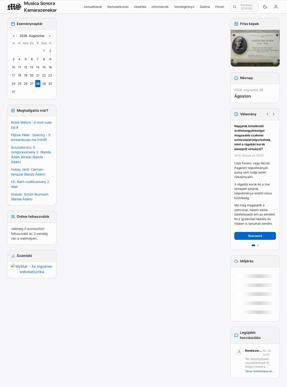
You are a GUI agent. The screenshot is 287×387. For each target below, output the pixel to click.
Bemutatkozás (117, 7)
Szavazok (255, 236)
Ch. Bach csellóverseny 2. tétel (30, 184)
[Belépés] (276, 7)
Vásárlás (140, 7)
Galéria (205, 7)
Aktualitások (93, 7)
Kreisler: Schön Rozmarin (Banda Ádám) (29, 196)
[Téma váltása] (265, 7)
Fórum (219, 7)
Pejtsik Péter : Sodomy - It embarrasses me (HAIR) (30, 137)
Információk (160, 7)
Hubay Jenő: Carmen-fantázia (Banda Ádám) (28, 171)
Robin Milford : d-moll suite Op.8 (31, 124)
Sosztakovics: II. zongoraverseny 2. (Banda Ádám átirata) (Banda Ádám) (31, 154)
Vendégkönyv (184, 7)
